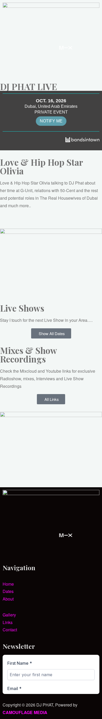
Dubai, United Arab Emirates (51, 106)
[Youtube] (23, 47)
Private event (51, 112)
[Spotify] (79, 47)
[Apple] (9, 63)
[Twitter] (51, 47)
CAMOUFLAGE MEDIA (25, 712)
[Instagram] (9, 47)
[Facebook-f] (37, 47)
